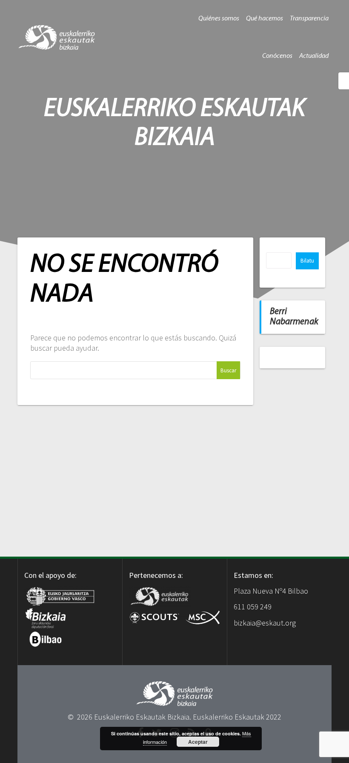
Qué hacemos (264, 18)
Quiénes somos (218, 18)
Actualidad (314, 56)
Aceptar (198, 742)
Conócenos (277, 56)
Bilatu (307, 260)
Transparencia (309, 18)
